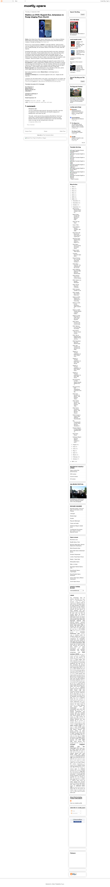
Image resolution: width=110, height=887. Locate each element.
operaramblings (76, 117)
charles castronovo (76, 630)
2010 (73, 195)
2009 (73, 197)
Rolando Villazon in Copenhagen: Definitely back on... (77, 429)
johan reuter (72, 678)
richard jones (80, 742)
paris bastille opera (80, 727)
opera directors (79, 724)
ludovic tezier (75, 697)
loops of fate (76, 224)
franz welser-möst (74, 667)
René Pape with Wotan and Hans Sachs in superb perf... (77, 234)
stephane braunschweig (77, 763)
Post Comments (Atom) (48, 135)
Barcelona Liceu (74, 539)
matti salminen (81, 705)
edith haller (82, 654)
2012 (73, 190)
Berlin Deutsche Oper (75, 548)
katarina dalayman (80, 686)
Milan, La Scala (73, 564)
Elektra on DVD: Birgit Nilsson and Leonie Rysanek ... (76, 317)
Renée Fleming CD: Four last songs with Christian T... (76, 259)
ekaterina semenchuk (74, 655)
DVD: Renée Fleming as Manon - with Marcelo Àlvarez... (76, 410)
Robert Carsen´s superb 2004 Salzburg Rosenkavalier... (77, 416)
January (75, 459)
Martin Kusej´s (28, 44)
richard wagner (77, 744)
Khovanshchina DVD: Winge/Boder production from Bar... (77, 389)
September (76, 207)
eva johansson (37, 102)
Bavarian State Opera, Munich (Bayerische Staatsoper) (77, 545)
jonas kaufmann (76, 679)
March (74, 454)
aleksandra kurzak (74, 601)
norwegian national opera (75, 721)
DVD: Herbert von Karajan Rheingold (77, 281)
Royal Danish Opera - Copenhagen (75, 571)
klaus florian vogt (75, 690)
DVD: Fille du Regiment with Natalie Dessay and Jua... (77, 337)
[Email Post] (44, 100)
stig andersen (75, 766)
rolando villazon (74, 753)
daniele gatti (73, 644)
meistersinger (73, 707)
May (74, 450)
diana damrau (74, 646)
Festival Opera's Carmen (77, 132)
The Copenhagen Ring (76, 597)
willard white (73, 788)
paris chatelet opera (76, 728)
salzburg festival (80, 756)
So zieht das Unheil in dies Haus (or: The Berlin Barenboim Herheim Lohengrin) (77, 69)
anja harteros (81, 606)
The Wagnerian (75, 123)
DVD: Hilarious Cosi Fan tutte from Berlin (77, 327)
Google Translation (75, 179)
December (75, 200)
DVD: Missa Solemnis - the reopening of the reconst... (77, 265)
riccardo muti (73, 742)
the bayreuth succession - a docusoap (77, 773)
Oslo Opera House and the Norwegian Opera (77, 246)
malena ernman (73, 700)
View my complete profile (76, 803)
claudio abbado (79, 640)
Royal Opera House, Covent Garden (77, 332)
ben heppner (80, 623)
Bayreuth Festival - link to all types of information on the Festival (76, 510)
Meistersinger (73, 516)
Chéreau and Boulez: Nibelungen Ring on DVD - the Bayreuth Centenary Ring (77, 45)
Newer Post (28, 131)
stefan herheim (81, 762)
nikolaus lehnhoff (74, 719)
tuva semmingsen (81, 779)
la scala (74, 693)
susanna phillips (73, 768)
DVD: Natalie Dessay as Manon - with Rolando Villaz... (76, 403)
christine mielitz (79, 635)
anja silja (75, 608)
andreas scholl (80, 602)
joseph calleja (75, 681)
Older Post (62, 131)
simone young (77, 758)
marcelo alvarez (80, 700)
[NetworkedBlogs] (77, 819)
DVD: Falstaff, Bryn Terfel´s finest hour (76, 294)
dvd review (31, 102)
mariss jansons (77, 702)
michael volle (73, 712)
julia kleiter (74, 683)
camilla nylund (81, 627)
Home (45, 131)
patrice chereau (77, 729)
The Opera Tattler (76, 131)
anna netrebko (74, 610)
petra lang (77, 735)
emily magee (78, 659)
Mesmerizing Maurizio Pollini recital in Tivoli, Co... (77, 210)
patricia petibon (74, 730)
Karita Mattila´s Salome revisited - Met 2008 (77, 228)
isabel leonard (80, 674)
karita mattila (73, 685)
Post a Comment (30, 124)
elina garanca (79, 657)
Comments (74, 813)
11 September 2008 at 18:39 (35, 122)
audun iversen (80, 615)
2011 (73, 192)
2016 (73, 186)
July (74, 446)
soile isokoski (77, 760)
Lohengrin (72, 513)
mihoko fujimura (81, 714)
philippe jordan (81, 737)
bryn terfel (79, 626)
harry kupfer (79, 671)
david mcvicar (81, 644)
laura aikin (81, 693)
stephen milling (81, 765)
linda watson (82, 695)
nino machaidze (80, 720)
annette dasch (74, 614)
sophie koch (73, 762)
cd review (82, 629)
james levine (73, 676)
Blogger (62, 884)
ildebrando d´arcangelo (79, 672)
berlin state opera (75, 625)
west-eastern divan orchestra (78, 787)
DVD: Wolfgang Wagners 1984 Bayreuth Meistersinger (77, 271)
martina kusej (72, 705)
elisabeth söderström (74, 658)
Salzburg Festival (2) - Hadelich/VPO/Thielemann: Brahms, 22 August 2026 (77, 112)
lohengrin (74, 696)
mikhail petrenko (76, 715)
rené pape (81, 739)
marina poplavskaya (74, 701)
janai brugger (74, 677)
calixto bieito (73, 627)
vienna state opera (80, 783)
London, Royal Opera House (77, 556)
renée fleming (77, 741)
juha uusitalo (82, 682)
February (75, 456)
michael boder (80, 710)
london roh (82, 696)
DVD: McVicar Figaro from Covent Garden (77, 277)
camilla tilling (74, 629)
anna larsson (80, 609)
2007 (73, 461)
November (75, 202)
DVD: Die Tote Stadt (76, 222)
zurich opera (49, 102)
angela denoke (81, 604)
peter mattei (82, 732)
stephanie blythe (73, 765)
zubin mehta (77, 791)
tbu (81, 771)
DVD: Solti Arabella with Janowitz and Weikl (76, 347)
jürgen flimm (80, 683)
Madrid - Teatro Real (75, 559)
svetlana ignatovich (75, 771)
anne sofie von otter (77, 613)
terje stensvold (73, 772)
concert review (81, 641)
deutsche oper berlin (78, 645)
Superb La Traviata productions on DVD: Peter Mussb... (77, 361)
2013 (73, 188)
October (75, 204)
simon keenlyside (76, 757)
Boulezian (74, 109)
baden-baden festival (74, 616)
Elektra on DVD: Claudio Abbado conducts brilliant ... (77, 311)
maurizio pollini (78, 706)
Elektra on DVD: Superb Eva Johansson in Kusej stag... (76, 298)
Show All (83, 142)
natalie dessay (73, 718)
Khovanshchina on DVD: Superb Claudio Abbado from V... (77, 382)
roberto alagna (80, 752)
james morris (82, 676)
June (74, 448)
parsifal (83, 728)
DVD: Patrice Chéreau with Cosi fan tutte (76, 323)
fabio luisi (80, 663)
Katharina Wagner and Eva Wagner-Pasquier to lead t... (77, 439)
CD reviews (73, 479)
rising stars (82, 748)
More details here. (45, 42)
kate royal (75, 687)
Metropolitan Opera (74, 561)
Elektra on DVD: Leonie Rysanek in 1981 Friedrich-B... (77, 305)
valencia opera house (77, 780)
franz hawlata (79, 666)
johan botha (80, 677)
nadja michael (79, 716)
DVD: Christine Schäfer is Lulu (77, 290)
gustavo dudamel (77, 669)
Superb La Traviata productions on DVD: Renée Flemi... (77, 368)
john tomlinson (81, 678)
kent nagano (79, 688)
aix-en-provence (79, 600)
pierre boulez (75, 738)
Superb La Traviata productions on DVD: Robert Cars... (77, 354)
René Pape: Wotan (75, 434)
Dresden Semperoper (75, 554)
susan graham (80, 767)
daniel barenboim (77, 642)
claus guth (72, 641)
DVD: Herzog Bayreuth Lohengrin (76, 286)
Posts (73, 811)
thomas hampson (74, 775)
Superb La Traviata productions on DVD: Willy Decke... (77, 375)
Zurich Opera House (75, 581)
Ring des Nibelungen (75, 520)
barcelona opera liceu (79, 618)
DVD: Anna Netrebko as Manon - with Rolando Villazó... (76, 396)
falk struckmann (74, 664)
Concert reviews (74, 476)
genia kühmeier (77, 668)
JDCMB (73, 136)
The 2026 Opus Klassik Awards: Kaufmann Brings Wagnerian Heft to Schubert (78, 126)
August (75, 444)
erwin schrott (73, 660)
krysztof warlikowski (80, 692)
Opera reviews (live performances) (74, 471)
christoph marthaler (75, 637)
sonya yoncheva (80, 761)
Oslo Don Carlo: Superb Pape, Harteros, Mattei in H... (76, 240)
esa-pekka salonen (81, 660)
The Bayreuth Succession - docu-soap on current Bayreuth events (76, 531)
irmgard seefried (73, 674)
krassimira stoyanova (75, 691)
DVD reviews (73, 474)
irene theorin (79, 673)
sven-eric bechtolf (81, 770)
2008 (73, 199)
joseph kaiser (82, 681)
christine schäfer (74, 636)
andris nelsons (73, 604)
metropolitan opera (74, 709)
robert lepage (80, 750)
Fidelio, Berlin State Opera (76, 251)
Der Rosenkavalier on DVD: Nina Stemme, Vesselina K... (77, 423)
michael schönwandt (75, 711)
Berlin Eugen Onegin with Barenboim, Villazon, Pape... (76, 217)
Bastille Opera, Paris (75, 542)
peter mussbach (76, 733)
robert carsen (75, 749)
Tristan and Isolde (74, 523)
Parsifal (72, 518)
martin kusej (43, 102)
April (74, 452)
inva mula (72, 673)
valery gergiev (73, 781)
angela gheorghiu (75, 605)
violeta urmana (76, 784)
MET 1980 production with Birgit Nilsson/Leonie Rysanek (48, 81)
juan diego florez (74, 682)
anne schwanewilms (80, 611)
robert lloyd (72, 752)
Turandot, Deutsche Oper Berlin (77, 255)
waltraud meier (80, 785)
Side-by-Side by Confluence (78, 118)
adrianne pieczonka (74, 599)
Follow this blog (77, 821)
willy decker (80, 788)
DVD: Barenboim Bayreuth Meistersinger (77, 342)
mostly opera (35, 6)
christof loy (83, 636)
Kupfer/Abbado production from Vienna (35, 80)
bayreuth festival (75, 620)
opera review (74, 725)
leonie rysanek (73, 695)
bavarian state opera (77, 619)
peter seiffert (77, 734)
